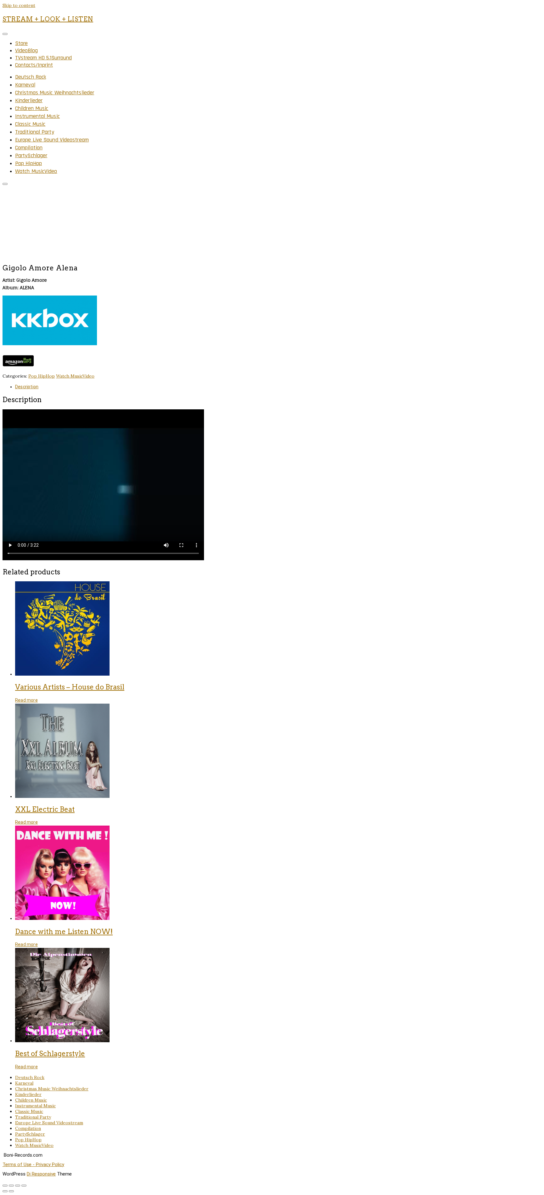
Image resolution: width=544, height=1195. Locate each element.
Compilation (28, 147)
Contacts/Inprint (34, 65)
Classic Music (30, 124)
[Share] (11, 1186)
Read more (26, 700)
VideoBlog (26, 50)
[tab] (278, 386)
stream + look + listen (48, 19)
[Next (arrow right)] (11, 1191)
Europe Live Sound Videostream (52, 139)
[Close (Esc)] (5, 1186)
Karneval (25, 84)
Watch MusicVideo (36, 171)
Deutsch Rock (30, 76)
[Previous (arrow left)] (5, 1191)
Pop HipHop (28, 163)
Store (21, 43)
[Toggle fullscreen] (17, 1186)
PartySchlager (31, 155)
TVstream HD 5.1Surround (43, 57)
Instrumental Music (37, 116)
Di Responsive (41, 1174)
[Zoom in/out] (23, 1186)
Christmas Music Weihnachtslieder (54, 92)
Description (26, 386)
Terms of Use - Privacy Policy (33, 1164)
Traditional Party (34, 132)
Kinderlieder (28, 100)
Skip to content (19, 5)
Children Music (31, 108)
